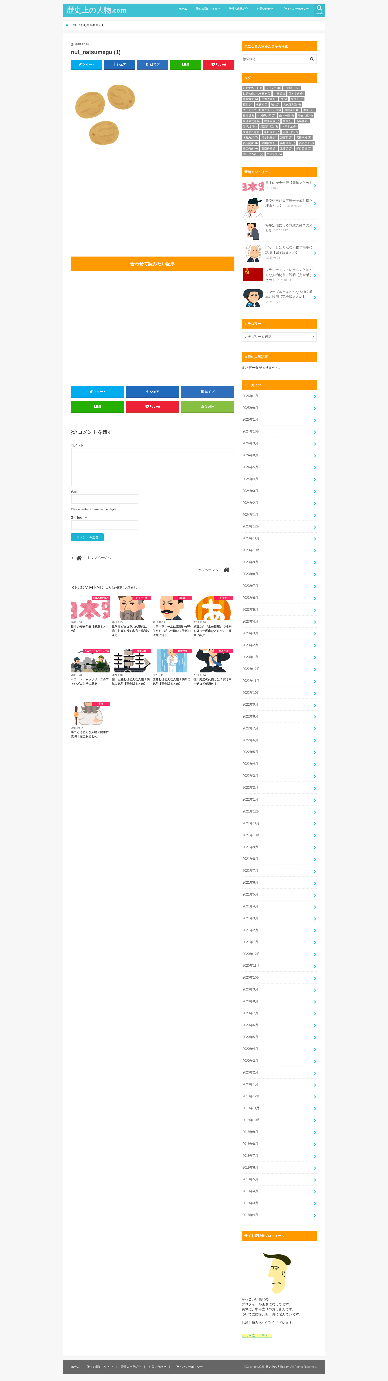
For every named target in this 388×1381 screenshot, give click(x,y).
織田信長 (269, 143)
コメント (77, 445)
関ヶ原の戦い (253, 154)
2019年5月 (250, 1179)
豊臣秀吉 (250, 148)
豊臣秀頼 (269, 148)
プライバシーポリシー (295, 8)
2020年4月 (250, 1049)
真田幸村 (303, 137)
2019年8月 (250, 1144)
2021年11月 (251, 823)
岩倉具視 (305, 115)
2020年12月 (251, 954)
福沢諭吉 (250, 143)
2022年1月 (250, 799)
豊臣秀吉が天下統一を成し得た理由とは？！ (289, 203)
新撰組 (250, 126)
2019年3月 (250, 1203)
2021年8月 (250, 859)
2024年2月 (250, 503)
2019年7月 (250, 1155)
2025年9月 (250, 408)
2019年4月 (250, 1191)
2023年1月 (250, 657)
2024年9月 (250, 443)
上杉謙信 (291, 88)
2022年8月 (250, 716)
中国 (279, 93)
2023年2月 (250, 645)
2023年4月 (250, 621)
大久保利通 (292, 104)
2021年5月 (250, 894)
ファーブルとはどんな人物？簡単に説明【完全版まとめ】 (289, 296)
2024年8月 (250, 455)
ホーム (183, 8)
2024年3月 (250, 491)
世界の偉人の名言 (256, 93)
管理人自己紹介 (238, 8)
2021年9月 (250, 847)
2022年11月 (251, 681)
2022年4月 (250, 764)
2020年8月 (250, 1001)
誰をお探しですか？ (208, 8)
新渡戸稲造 (269, 126)
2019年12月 (251, 1096)
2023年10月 (251, 550)
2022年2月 (250, 787)
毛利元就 (290, 132)
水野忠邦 (250, 137)
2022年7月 (250, 728)
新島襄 (302, 121)
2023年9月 (250, 562)
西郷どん (306, 143)
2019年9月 (250, 1132)
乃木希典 (296, 93)
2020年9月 (250, 989)
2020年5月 (250, 1037)
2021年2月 (250, 930)
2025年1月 (250, 419)
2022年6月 (250, 740)
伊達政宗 (269, 99)
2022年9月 (250, 704)
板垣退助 (271, 132)
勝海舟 (297, 99)
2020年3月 (250, 1061)
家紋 (248, 115)
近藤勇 (286, 148)
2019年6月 (250, 1167)
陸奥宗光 (274, 154)
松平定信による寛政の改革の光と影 (289, 228)
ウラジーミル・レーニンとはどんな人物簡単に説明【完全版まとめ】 (289, 274)
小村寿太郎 (266, 115)
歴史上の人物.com (96, 10)
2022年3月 (250, 775)
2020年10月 (251, 977)
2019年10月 (251, 1120)
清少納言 (269, 137)
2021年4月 (250, 906)
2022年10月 (251, 692)
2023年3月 (250, 633)
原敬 (247, 104)
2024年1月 (250, 514)
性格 (287, 121)
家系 (308, 110)
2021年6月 (250, 882)
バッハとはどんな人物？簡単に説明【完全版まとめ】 (289, 252)
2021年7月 (250, 870)
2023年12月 (251, 526)
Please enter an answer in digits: (94, 509)
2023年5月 (250, 609)
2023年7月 (250, 586)
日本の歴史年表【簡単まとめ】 (289, 185)
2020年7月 (250, 1013)
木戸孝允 (289, 126)
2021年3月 (250, 918)
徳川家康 (271, 121)
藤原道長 (287, 143)
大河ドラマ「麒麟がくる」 (262, 110)
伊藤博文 (250, 99)
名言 (261, 104)
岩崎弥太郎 (251, 121)
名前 (74, 492)
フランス (273, 88)
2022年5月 (250, 752)
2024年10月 (251, 431)
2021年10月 (251, 835)
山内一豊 (286, 115)
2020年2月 (250, 1072)
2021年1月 (250, 942)
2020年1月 (250, 1084)
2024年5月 (250, 467)
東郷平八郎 (251, 132)
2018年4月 (250, 1215)
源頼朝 (286, 137)
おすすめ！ (252, 88)
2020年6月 (250, 1025)
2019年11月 (251, 1108)
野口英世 (303, 148)
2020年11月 (251, 965)
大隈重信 (292, 110)
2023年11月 (251, 538)
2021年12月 (251, 811)
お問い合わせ (265, 8)
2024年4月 (250, 479)
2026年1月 (250, 396)
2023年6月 (250, 597)
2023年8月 (250, 574)
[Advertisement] (110, 209)
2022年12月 (251, 669)
